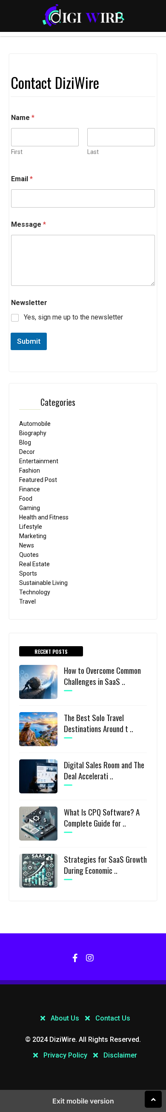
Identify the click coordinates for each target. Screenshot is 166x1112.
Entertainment (38, 461)
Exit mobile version (83, 1101)
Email (22, 179)
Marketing (78, 80)
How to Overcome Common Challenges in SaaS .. (102, 675)
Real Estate (34, 564)
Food (25, 498)
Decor (27, 451)
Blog (25, 442)
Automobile (80, 116)
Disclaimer (120, 1055)
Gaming (29, 508)
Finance (29, 489)
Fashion (29, 470)
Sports (28, 573)
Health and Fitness (44, 517)
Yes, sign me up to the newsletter (73, 317)
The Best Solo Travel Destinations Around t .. (98, 722)
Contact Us (112, 1018)
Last (93, 151)
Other (70, 134)
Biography (32, 433)
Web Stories (81, 98)
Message (28, 224)
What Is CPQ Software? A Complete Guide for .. (102, 817)
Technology (81, 62)
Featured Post (38, 479)
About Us (65, 1018)
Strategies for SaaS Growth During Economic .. (105, 864)
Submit (28, 341)
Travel (27, 601)
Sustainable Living (43, 582)
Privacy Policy (65, 1055)
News (68, 45)
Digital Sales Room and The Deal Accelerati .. (104, 769)
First (17, 151)
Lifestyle (30, 526)
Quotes (29, 554)
